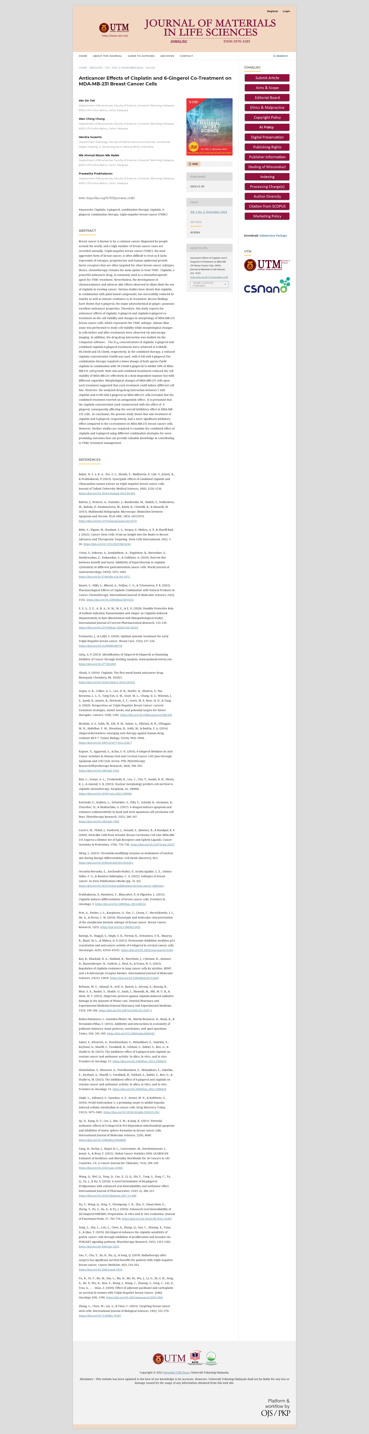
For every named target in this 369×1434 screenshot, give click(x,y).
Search (282, 55)
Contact (186, 55)
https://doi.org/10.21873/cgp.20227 (153, 844)
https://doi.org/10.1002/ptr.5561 (99, 770)
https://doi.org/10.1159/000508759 (100, 646)
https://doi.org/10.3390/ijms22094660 (102, 1140)
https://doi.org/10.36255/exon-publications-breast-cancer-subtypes (121, 886)
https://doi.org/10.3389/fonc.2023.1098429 (139, 1061)
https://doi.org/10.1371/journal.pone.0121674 (108, 521)
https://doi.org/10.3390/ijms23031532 (110, 600)
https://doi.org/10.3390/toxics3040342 (131, 1033)
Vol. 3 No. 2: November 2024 (124, 67)
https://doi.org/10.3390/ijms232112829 (134, 978)
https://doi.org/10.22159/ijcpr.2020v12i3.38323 (108, 627)
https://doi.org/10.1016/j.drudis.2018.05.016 (131, 1112)
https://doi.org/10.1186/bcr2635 (120, 927)
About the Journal (107, 55)
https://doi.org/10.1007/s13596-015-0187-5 (125, 1010)
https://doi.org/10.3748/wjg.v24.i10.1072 (104, 576)
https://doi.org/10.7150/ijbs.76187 (100, 1315)
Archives (167, 55)
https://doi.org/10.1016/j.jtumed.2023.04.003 (107, 493)
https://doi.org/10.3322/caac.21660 (101, 1168)
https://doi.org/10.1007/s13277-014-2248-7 (105, 743)
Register (272, 11)
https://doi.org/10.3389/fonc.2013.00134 (120, 904)
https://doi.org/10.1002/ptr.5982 (99, 821)
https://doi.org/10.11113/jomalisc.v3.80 (110, 198)
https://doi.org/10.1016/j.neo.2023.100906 (105, 793)
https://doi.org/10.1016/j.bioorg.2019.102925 (107, 682)
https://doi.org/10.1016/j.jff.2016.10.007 (147, 1219)
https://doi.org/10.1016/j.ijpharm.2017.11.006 (107, 1195)
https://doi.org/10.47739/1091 (97, 664)
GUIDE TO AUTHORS (141, 55)
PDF (195, 163)
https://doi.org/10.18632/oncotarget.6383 (147, 950)
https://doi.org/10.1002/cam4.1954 (100, 1269)
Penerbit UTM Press (176, 1372)
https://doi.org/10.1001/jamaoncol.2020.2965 (134, 1297)
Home (83, 55)
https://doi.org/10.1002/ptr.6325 (99, 1246)
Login (286, 11)
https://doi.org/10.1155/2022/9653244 (107, 544)
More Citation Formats (203, 284)
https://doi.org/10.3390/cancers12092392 (146, 715)
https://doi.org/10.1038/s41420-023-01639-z (106, 863)
